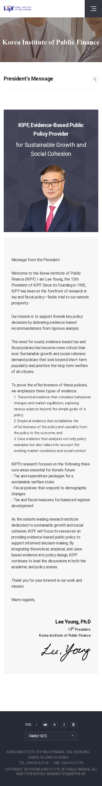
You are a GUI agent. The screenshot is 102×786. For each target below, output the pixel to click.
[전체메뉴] (93, 8)
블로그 (45, 724)
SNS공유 (95, 79)
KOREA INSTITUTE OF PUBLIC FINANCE (17, 9)
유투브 (73, 724)
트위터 (54, 724)
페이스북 (64, 724)
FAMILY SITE (38, 736)
